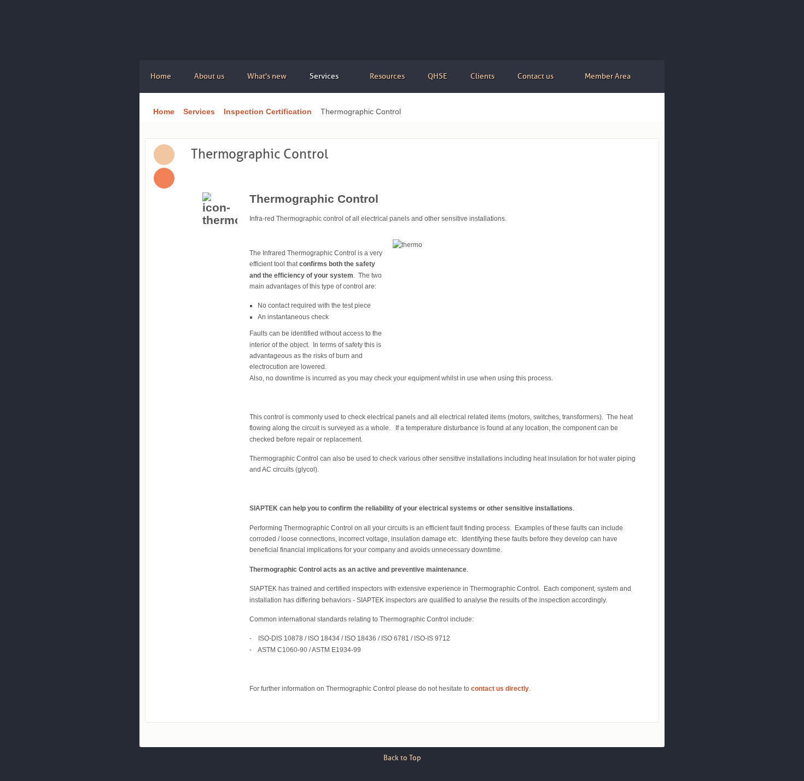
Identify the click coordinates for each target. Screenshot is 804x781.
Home (163, 111)
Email (164, 178)
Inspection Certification (268, 111)
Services (199, 111)
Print (164, 154)
